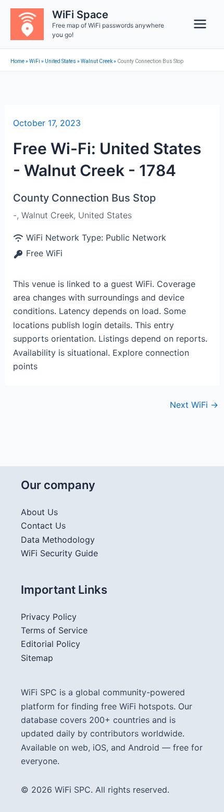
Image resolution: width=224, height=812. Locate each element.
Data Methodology (58, 539)
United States (60, 61)
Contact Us (43, 525)
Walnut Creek (97, 61)
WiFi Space (80, 14)
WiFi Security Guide (59, 553)
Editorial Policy (50, 644)
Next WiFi (194, 405)
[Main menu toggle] (200, 24)
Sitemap (37, 658)
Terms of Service (54, 630)
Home (17, 61)
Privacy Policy (49, 616)
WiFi (34, 61)
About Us (39, 512)
